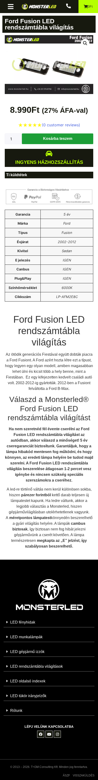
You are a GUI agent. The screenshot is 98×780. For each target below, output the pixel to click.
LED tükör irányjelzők (28, 696)
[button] (12, 6)
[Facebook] (40, 734)
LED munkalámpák (26, 637)
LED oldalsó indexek (27, 681)
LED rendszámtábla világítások (36, 666)
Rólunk (16, 711)
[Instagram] (57, 734)
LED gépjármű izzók (27, 652)
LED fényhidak (22, 622)
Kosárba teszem (57, 139)
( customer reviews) (61, 125)
